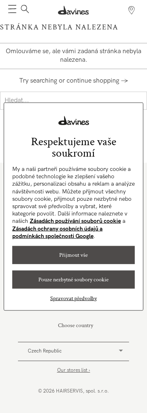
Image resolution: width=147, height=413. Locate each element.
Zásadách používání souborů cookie (75, 221)
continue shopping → (97, 81)
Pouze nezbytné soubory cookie (73, 279)
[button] (12, 10)
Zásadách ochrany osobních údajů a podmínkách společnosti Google (57, 232)
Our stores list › (73, 370)
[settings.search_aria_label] (23, 10)
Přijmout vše (73, 254)
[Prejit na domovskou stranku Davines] (73, 10)
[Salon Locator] (131, 10)
